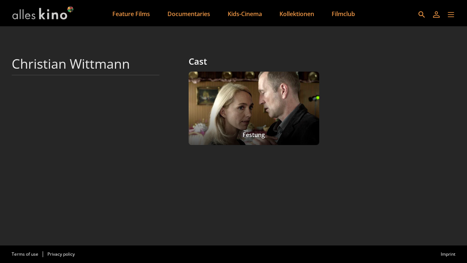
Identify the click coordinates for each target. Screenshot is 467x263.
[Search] (421, 14)
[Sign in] (436, 14)
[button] (451, 14)
